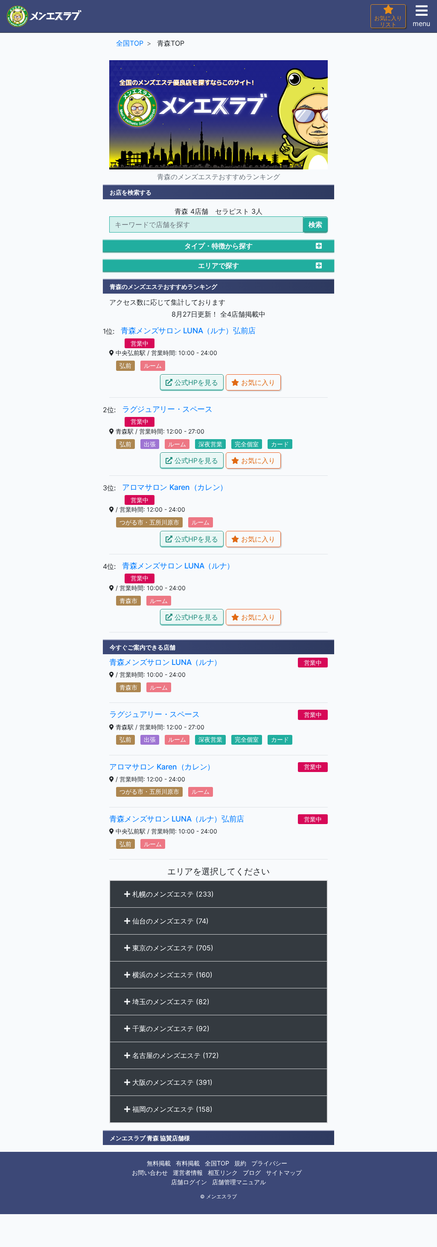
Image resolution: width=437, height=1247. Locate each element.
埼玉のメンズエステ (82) (170, 1001)
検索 (315, 224)
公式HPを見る (195, 382)
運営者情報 (188, 1172)
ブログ (252, 1172)
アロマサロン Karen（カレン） (174, 487)
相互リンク (223, 1172)
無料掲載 (159, 1163)
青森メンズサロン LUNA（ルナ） (178, 565)
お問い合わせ (150, 1172)
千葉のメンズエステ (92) (170, 1028)
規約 (240, 1163)
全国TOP (217, 1163)
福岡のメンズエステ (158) (171, 1109)
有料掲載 (188, 1163)
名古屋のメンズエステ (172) (174, 1055)
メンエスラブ (221, 1197)
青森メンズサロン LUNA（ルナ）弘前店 (188, 330)
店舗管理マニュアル (239, 1182)
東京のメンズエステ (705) (171, 948)
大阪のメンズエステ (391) (171, 1082)
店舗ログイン (189, 1182)
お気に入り (257, 382)
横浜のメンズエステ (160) (171, 974)
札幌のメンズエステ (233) (172, 894)
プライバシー (269, 1163)
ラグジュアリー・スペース (167, 409)
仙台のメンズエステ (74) (169, 921)
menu (421, 23)
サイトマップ (284, 1172)
